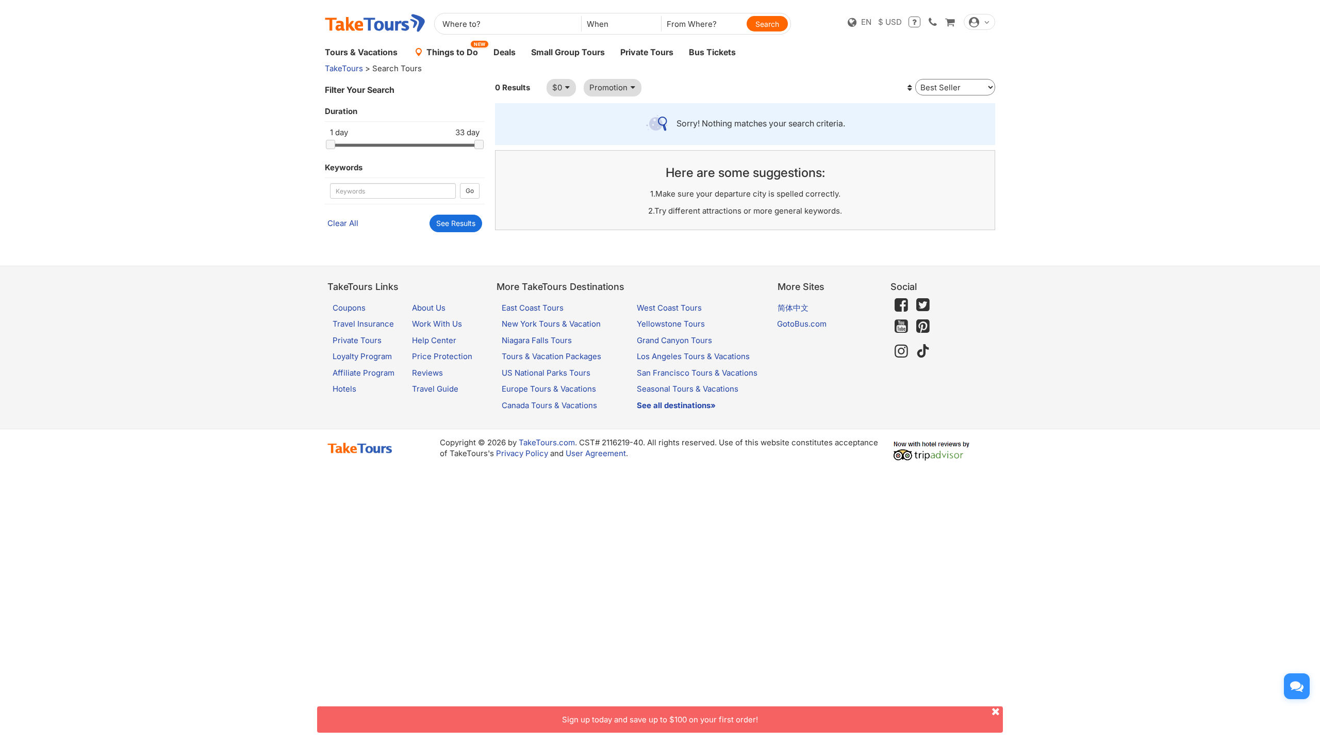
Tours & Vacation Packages (551, 356)
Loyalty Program (362, 356)
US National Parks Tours (546, 373)
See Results (455, 223)
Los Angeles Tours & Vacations (693, 356)
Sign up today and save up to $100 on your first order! (660, 719)
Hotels (344, 389)
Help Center (434, 340)
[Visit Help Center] (914, 22)
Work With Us (437, 324)
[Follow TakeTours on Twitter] (923, 305)
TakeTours (344, 68)
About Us (429, 308)
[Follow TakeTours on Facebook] (901, 305)
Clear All (342, 223)
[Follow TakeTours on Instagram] (901, 351)
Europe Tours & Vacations (549, 389)
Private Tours (646, 52)
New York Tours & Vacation (551, 324)
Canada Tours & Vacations (549, 405)
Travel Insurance (363, 324)
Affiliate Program (363, 373)
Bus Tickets (712, 52)
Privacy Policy (522, 453)
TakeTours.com (547, 442)
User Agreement (596, 453)
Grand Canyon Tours (674, 340)
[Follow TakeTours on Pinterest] (923, 326)
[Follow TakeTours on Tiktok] (923, 351)
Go (470, 191)
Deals (504, 52)
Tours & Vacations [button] (361, 52)
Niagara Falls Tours (537, 340)
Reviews (427, 373)
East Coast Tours (533, 308)
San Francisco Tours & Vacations (697, 373)
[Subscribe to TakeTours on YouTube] (901, 326)
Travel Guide (435, 389)
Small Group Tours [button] (568, 52)
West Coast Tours (669, 308)
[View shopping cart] (950, 22)
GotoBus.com (802, 324)
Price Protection (442, 356)
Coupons (349, 308)
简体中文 (793, 308)
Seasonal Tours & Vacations (687, 389)
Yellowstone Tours (671, 324)
